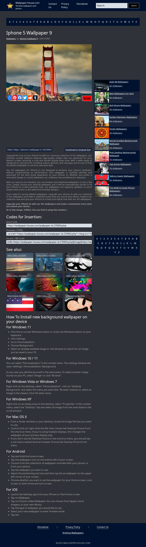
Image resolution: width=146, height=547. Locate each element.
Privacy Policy (73, 527)
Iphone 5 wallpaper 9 (29, 38)
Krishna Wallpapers (73, 532)
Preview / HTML (14, 230)
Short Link (11, 222)
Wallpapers (11, 38)
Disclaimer (82, 3)
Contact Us (103, 527)
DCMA (87, 98)
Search (134, 5)
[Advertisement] (49, 125)
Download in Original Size (78, 150)
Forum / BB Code (15, 238)
